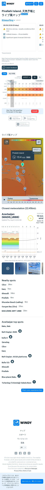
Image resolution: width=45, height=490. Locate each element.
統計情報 (12, 73)
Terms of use (27, 470)
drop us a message (31, 468)
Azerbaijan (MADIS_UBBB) (10, 215)
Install (34, 111)
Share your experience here (32, 390)
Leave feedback (11, 68)
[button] (35, 218)
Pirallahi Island (18, 153)
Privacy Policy (18, 470)
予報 (4, 73)
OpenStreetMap (32, 195)
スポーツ (22, 435)
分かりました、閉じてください (32, 481)
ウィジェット (22, 439)
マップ (22, 431)
